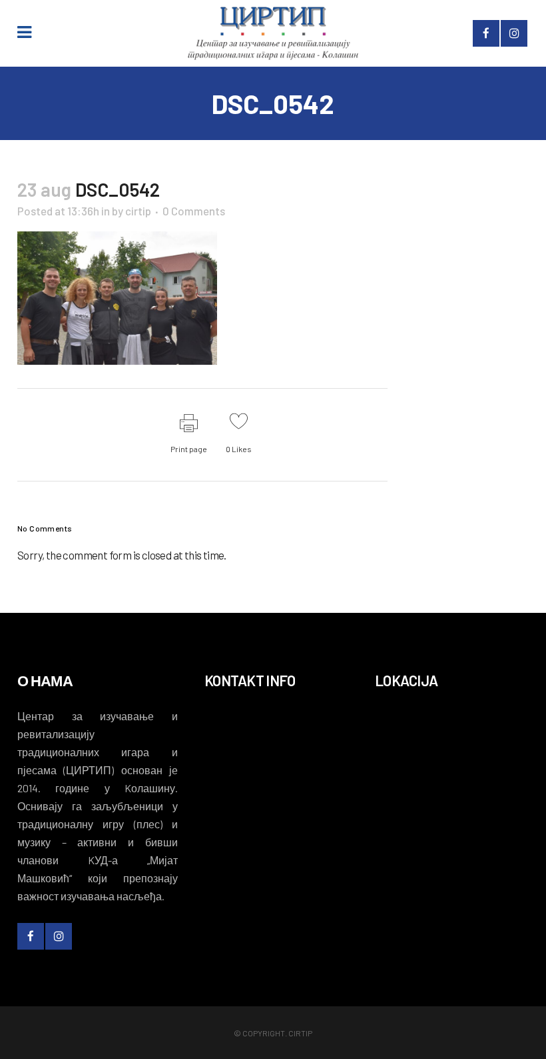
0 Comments (193, 210)
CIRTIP (300, 1033)
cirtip (138, 210)
